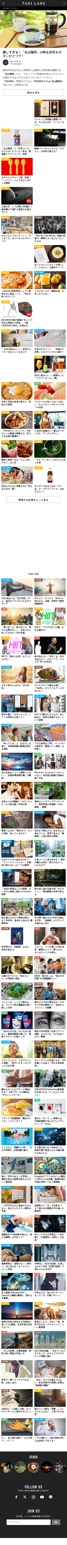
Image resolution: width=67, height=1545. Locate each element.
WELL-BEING (39, 273)
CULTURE (38, 218)
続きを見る (33, 92)
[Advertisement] (33, 539)
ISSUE (38, 384)
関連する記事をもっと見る (33, 500)
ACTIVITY (38, 101)
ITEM (37, 1100)
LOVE (4, 609)
